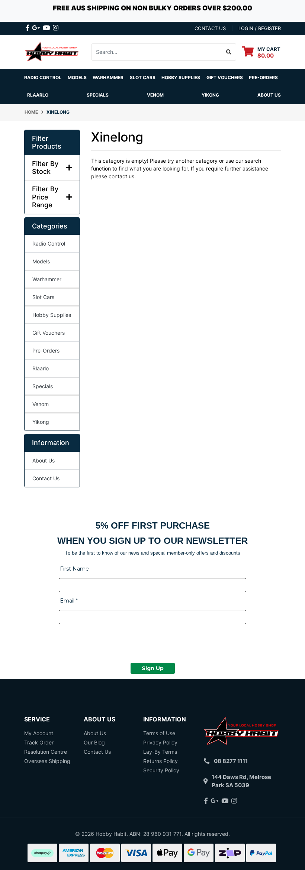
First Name (74, 568)
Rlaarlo (37, 95)
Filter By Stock (45, 168)
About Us (269, 95)
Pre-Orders (263, 77)
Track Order (39, 742)
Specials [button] (98, 95)
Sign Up (153, 668)
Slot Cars (43, 297)
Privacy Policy (160, 742)
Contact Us (46, 478)
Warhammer (108, 77)
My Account (38, 733)
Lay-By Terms (160, 752)
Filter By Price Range (45, 197)
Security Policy (161, 770)
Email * (69, 600)
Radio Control (48, 243)
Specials (42, 386)
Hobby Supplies (51, 315)
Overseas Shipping (47, 761)
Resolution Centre (45, 752)
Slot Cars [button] (142, 77)
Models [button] (77, 77)
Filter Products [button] (46, 142)
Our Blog (94, 742)
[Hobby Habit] (52, 51)
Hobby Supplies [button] (180, 77)
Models (41, 261)
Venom (155, 95)
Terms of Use (159, 733)
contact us (210, 28)
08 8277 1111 (231, 761)
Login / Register (259, 28)
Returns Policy (160, 761)
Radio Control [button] (42, 77)
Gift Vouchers (224, 77)
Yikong (210, 95)
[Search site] (229, 52)
